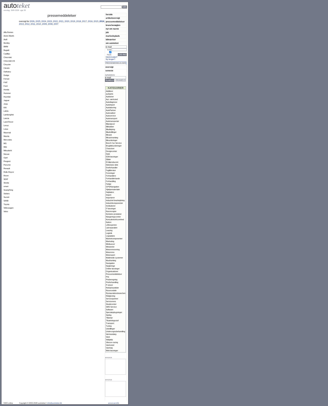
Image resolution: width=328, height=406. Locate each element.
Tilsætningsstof (112, 320)
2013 (21, 24)
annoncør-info (113, 403)
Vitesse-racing (112, 342)
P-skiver (109, 285)
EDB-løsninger (112, 157)
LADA (6, 111)
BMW (6, 47)
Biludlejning (110, 129)
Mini (5, 147)
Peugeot (7, 161)
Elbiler (108, 159)
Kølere (108, 222)
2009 (44, 24)
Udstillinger (110, 329)
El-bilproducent (112, 162)
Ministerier (110, 247)
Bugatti (6, 50)
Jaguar (6, 100)
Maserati (7, 133)
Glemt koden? (111, 57)
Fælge (108, 184)
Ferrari (6, 79)
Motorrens (110, 252)
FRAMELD (121, 80)
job (107, 32)
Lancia (6, 118)
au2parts (109, 94)
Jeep (6, 104)
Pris (107, 277)
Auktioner (110, 97)
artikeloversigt (113, 18)
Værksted (110, 345)
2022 (55, 21)
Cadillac (7, 54)
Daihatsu (7, 72)
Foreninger (110, 173)
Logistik (109, 233)
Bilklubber (110, 127)
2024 (43, 21)
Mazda (6, 136)
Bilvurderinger (111, 140)
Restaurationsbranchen (115, 293)
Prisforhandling (112, 282)
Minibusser (110, 244)
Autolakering (111, 107)
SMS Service (111, 307)
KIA (5, 107)
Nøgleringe (110, 266)
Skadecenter (111, 304)
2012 (27, 24)
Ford (6, 86)
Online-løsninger (113, 269)
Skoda (6, 183)
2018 (78, 21)
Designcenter (111, 151)
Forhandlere (111, 176)
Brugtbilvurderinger (114, 146)
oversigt (109, 67)
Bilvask (109, 135)
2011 (33, 24)
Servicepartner (112, 299)
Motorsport (110, 255)
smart (6, 186)
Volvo (6, 211)
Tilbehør (109, 318)
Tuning (109, 326)
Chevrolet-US (9, 61)
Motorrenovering (113, 249)
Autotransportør (112, 121)
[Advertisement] (140, 11)
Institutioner (110, 206)
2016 (90, 21)
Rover (6, 176)
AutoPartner (111, 110)
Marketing (110, 241)
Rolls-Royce (9, 172)
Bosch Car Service (114, 143)
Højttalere (110, 192)
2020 (67, 21)
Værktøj (109, 348)
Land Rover (8, 122)
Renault (7, 168)
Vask (108, 337)
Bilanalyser (110, 124)
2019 (72, 21)
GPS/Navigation (112, 187)
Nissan (6, 154)
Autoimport (110, 105)
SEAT (6, 179)
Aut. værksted (112, 99)
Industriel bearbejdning (115, 200)
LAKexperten (111, 225)
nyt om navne (112, 29)
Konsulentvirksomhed (115, 219)
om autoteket (112, 43)
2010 (38, 24)
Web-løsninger (112, 351)
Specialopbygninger (114, 312)
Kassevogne (111, 211)
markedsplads (113, 36)
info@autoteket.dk (54, 403)
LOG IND (122, 54)
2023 (49, 21)
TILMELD (109, 80)
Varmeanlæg (111, 334)
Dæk (108, 154)
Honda (6, 90)
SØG (124, 7)
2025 (38, 21)
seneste (109, 70)
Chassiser (110, 148)
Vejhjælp (109, 340)
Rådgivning (110, 296)
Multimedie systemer (114, 258)
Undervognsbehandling (115, 331)
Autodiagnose (111, 102)
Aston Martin (9, 36)
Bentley (7, 43)
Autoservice (111, 116)
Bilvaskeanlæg (112, 138)
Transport (110, 323)
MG (5, 143)
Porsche (7, 165)
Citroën (7, 68)
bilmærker (111, 39)
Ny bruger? (110, 59)
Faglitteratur (111, 170)
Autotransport (111, 118)
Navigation (110, 263)
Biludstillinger (111, 132)
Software (109, 310)
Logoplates (110, 236)
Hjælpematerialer (113, 189)
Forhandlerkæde (113, 178)
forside (109, 14)
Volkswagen (8, 208)
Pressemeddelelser (114, 274)
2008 (50, 24)
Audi (5, 39)
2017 (84, 21)
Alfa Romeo (8, 32)
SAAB (6, 201)
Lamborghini (9, 115)
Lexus (6, 125)
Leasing (109, 230)
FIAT (6, 82)
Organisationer (112, 271)
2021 (61, 21)
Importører (110, 198)
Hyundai (7, 97)
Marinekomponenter (114, 239)
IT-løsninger (111, 209)
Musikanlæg (111, 260)
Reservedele (111, 290)
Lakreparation (111, 228)
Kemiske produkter (114, 214)
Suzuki (6, 197)
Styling (108, 315)
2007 (56, 24)
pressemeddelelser (115, 21)
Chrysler (7, 64)
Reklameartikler (112, 288)
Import (108, 195)
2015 (96, 21)
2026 (32, 21)
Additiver (109, 91)
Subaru (7, 194)
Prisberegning (111, 280)
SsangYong (8, 190)
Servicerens (111, 301)
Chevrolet (8, 57)
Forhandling (111, 181)
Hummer (7, 93)
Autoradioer (110, 113)
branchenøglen (113, 25)
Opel (6, 158)
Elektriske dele (112, 165)
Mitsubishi (8, 150)
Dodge (6, 75)
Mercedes (8, 140)
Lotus (6, 129)
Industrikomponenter (114, 203)
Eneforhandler (112, 168)
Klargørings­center (113, 217)
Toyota (6, 204)
